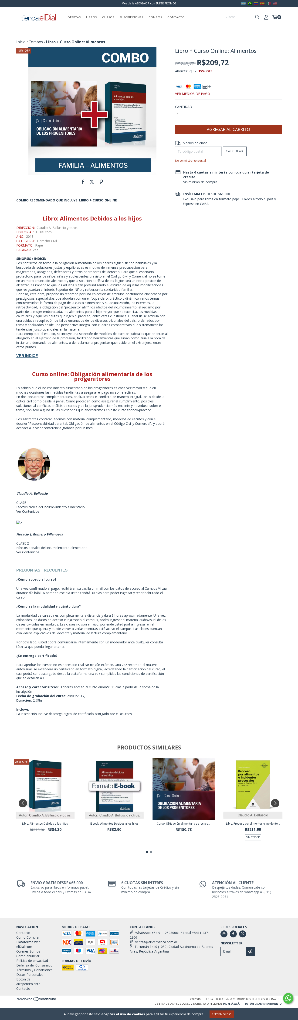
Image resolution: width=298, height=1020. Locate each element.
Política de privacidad (32, 960)
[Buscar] (257, 17)
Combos (155, 17)
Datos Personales (29, 974)
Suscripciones (131, 17)
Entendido (222, 1014)
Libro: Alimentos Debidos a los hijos (45, 823)
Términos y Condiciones (34, 970)
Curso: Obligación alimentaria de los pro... (183, 823)
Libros (91, 17)
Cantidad (183, 106)
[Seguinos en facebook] (233, 933)
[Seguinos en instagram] (223, 933)
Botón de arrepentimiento (28, 981)
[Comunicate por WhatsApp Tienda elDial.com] (288, 998)
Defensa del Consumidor (35, 965)
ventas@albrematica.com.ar (156, 942)
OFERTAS (74, 17)
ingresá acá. (231, 1003)
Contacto (176, 17)
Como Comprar (28, 937)
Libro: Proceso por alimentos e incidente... (253, 823)
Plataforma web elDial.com (28, 944)
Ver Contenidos (27, 511)
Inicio (21, 41)
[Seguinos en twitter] (242, 933)
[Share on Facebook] (83, 181)
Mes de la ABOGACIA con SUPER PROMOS (149, 3)
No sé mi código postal (190, 161)
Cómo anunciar (27, 956)
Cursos (108, 17)
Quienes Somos (28, 951)
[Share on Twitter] (92, 181)
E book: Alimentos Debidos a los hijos (114, 823)
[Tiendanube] (36, 1000)
